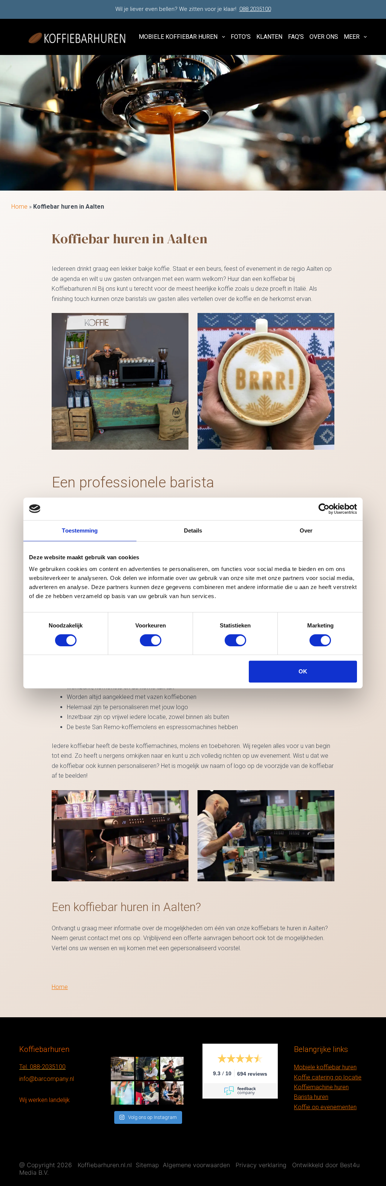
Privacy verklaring (261, 1165)
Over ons (323, 36)
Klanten (269, 36)
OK (303, 671)
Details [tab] (193, 530)
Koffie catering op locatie (327, 1077)
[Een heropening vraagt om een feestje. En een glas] (122, 1068)
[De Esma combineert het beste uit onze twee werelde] (172, 1093)
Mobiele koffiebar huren (178, 36)
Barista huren (311, 1097)
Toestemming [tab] (80, 530)
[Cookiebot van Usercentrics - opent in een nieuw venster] (324, 508)
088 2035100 (255, 9)
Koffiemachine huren (321, 1087)
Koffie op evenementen (325, 1107)
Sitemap (147, 1165)
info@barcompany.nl (46, 1078)
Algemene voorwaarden (196, 1165)
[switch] (150, 640)
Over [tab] (306, 530)
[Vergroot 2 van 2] (324, 323)
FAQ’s (296, 36)
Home (19, 206)
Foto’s (241, 36)
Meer (352, 36)
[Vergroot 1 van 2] (178, 323)
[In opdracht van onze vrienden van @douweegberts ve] (172, 1068)
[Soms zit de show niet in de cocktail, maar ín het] (122, 1093)
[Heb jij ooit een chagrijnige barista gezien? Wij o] (147, 1068)
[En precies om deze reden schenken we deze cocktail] (147, 1093)
